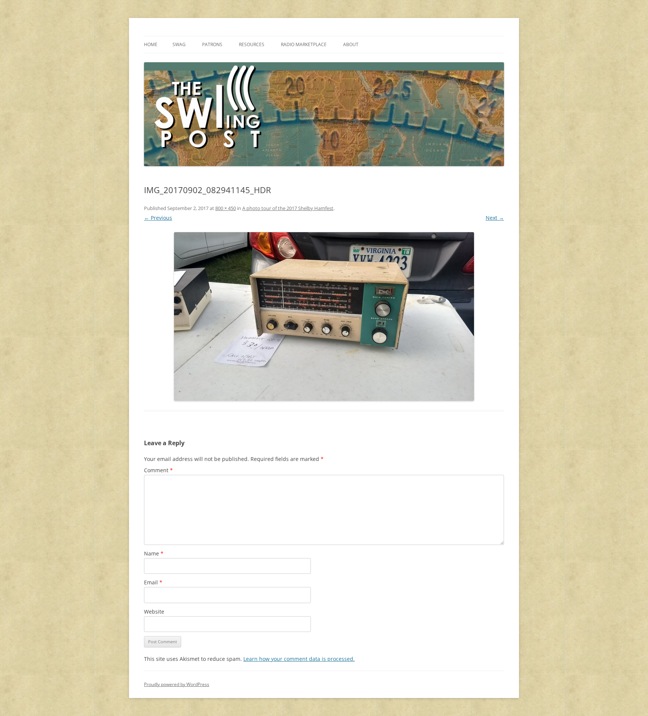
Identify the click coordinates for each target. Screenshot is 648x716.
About (350, 44)
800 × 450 (225, 208)
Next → (495, 217)
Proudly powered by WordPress (176, 684)
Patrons (212, 44)
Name (154, 553)
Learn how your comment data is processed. (299, 658)
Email (153, 582)
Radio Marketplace (304, 44)
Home (151, 44)
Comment (158, 470)
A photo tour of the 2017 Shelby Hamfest (287, 208)
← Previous (158, 217)
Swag (179, 44)
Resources (251, 44)
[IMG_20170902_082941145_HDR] (324, 316)
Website (154, 611)
